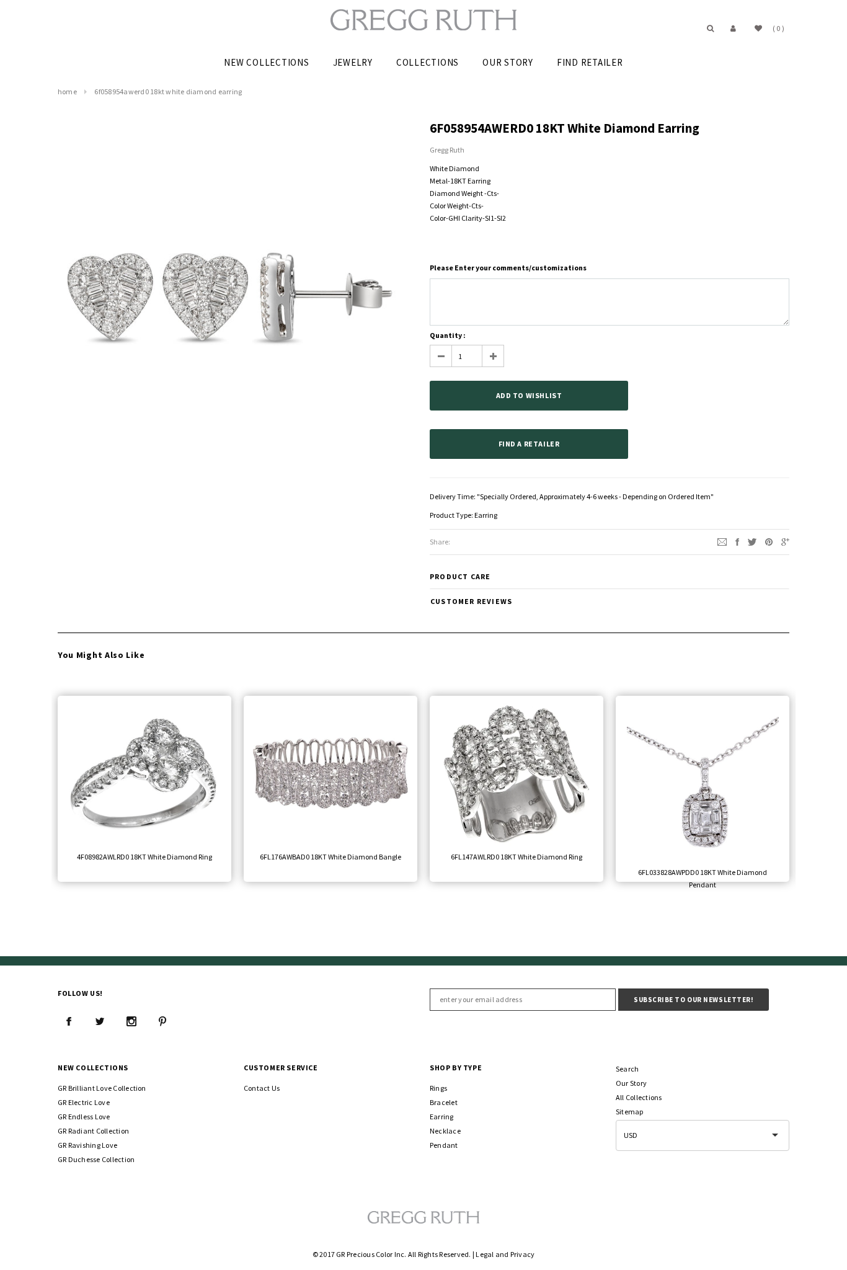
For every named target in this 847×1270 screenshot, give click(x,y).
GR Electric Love (84, 1102)
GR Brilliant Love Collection (102, 1088)
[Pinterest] (769, 541)
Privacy (522, 1254)
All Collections (639, 1097)
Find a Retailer (529, 443)
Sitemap (630, 1111)
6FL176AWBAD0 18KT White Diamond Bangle (330, 856)
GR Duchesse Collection (96, 1159)
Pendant (444, 1145)
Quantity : (448, 335)
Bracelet (444, 1102)
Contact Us (262, 1088)
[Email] (722, 541)
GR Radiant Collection (93, 1130)
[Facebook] (69, 1021)
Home (67, 91)
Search (627, 1068)
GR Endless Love (84, 1116)
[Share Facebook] (737, 541)
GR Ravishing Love (87, 1145)
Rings (438, 1088)
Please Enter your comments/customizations (508, 267)
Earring (485, 515)
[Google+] (785, 541)
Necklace (445, 1130)
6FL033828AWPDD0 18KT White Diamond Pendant (702, 878)
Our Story (631, 1083)
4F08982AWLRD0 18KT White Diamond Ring (144, 856)
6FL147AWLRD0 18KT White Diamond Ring (516, 856)
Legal (485, 1254)
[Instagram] (131, 1021)
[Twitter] (752, 541)
